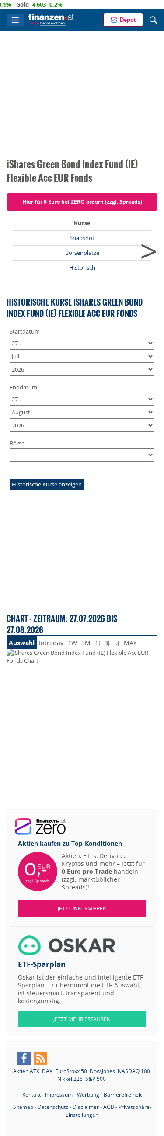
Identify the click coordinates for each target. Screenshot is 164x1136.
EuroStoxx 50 (71, 1071)
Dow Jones (102, 1071)
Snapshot (82, 238)
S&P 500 (95, 1079)
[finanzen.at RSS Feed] (40, 1058)
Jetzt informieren (82, 908)
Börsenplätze (82, 253)
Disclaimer (86, 1107)
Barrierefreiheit (123, 1094)
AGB (108, 1107)
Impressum (59, 1094)
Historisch (82, 267)
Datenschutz (53, 1107)
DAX (47, 1071)
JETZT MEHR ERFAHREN (82, 1019)
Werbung (88, 1094)
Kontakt (31, 1094)
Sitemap (23, 1107)
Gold (16, 4)
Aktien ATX (26, 1071)
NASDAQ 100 (134, 1071)
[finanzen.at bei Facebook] (24, 1058)
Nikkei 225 (70, 1079)
